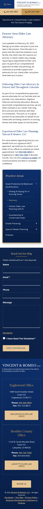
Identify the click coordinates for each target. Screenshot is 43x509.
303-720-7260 (33, 11)
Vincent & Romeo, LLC (20, 492)
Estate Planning (13, 223)
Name (6, 264)
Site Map (19, 497)
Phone (6, 289)
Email (6, 277)
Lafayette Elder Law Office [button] (21, 465)
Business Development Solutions (20, 500)
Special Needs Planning (17, 229)
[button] (7, 4)
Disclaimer (8, 333)
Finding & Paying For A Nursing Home (19, 192)
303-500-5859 (12, 11)
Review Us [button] (21, 484)
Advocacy (13, 200)
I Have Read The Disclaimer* (20, 338)
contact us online (29, 157)
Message (7, 302)
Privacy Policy (31, 497)
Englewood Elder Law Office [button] (21, 415)
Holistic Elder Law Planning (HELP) (17, 207)
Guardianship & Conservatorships (17, 216)
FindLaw (21, 503)
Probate (9, 235)
